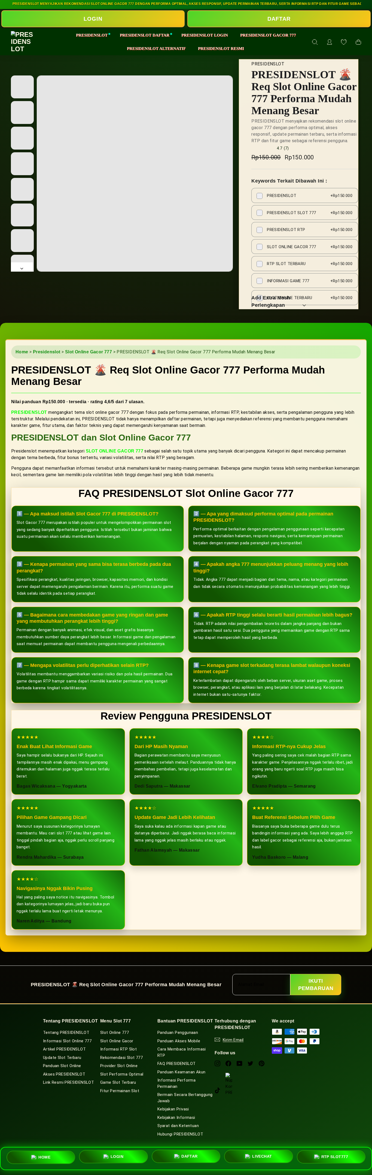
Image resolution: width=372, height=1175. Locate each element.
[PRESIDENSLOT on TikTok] (217, 1090)
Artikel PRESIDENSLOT (64, 1049)
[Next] (22, 267)
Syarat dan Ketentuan (178, 1125)
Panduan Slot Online (62, 1065)
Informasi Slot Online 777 (67, 1041)
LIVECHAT (262, 1158)
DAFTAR (279, 19)
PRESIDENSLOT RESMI (221, 48)
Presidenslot (46, 352)
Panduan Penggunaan (177, 1032)
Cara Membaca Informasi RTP (181, 1052)
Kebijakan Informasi (176, 1117)
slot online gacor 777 (114, 451)
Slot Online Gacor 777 (88, 352)
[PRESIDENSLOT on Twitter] (250, 1063)
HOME (44, 1157)
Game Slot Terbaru (118, 1082)
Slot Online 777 (114, 1032)
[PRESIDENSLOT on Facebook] (228, 1063)
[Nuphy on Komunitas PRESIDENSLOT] (228, 1076)
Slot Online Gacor (116, 1041)
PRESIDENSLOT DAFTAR (144, 35)
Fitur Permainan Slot (119, 1090)
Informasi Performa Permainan (176, 1083)
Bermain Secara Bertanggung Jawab (184, 1097)
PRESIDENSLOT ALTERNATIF (156, 48)
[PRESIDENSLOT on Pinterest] (261, 1063)
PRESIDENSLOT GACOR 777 (268, 35)
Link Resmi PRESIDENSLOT (68, 1082)
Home (22, 352)
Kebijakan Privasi (173, 1109)
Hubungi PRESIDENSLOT (180, 1134)
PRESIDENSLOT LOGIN (204, 35)
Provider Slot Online (119, 1065)
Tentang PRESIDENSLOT (66, 1032)
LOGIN (93, 19)
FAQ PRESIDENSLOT (176, 1063)
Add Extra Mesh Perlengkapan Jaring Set (270, 305)
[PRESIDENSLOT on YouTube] (239, 1063)
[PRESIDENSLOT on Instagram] (217, 1063)
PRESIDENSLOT (92, 35)
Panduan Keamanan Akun (181, 1072)
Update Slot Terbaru (62, 1057)
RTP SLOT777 (334, 1157)
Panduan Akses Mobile (178, 1041)
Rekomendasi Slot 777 (121, 1057)
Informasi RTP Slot (118, 1049)
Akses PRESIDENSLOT (64, 1074)
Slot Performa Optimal (121, 1074)
